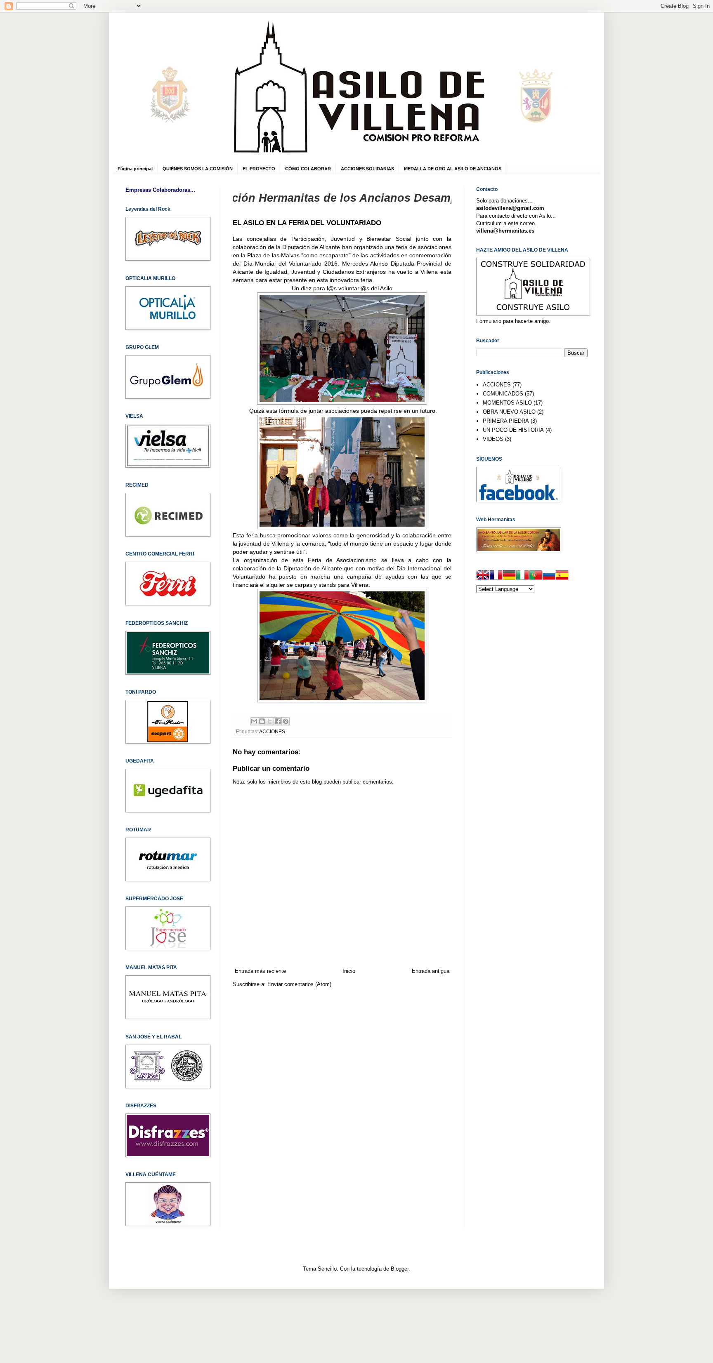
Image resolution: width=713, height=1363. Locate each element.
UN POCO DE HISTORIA (513, 430)
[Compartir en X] (270, 721)
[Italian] (522, 576)
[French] (496, 576)
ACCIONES (272, 731)
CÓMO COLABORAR (308, 168)
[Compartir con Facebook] (278, 721)
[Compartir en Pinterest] (285, 721)
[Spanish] (562, 576)
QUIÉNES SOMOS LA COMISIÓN (198, 168)
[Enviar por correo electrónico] (254, 721)
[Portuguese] (535, 576)
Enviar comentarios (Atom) (299, 984)
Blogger (399, 1269)
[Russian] (548, 576)
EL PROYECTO (259, 168)
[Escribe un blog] (262, 721)
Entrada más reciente (260, 971)
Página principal (135, 168)
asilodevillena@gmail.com (510, 208)
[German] (509, 576)
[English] (482, 576)
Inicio (348, 971)
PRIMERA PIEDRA (506, 421)
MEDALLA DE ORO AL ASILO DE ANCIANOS (452, 168)
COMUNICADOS (503, 394)
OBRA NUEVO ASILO (509, 412)
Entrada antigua (430, 971)
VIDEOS (493, 439)
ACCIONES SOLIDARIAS (367, 168)
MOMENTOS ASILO (507, 403)
